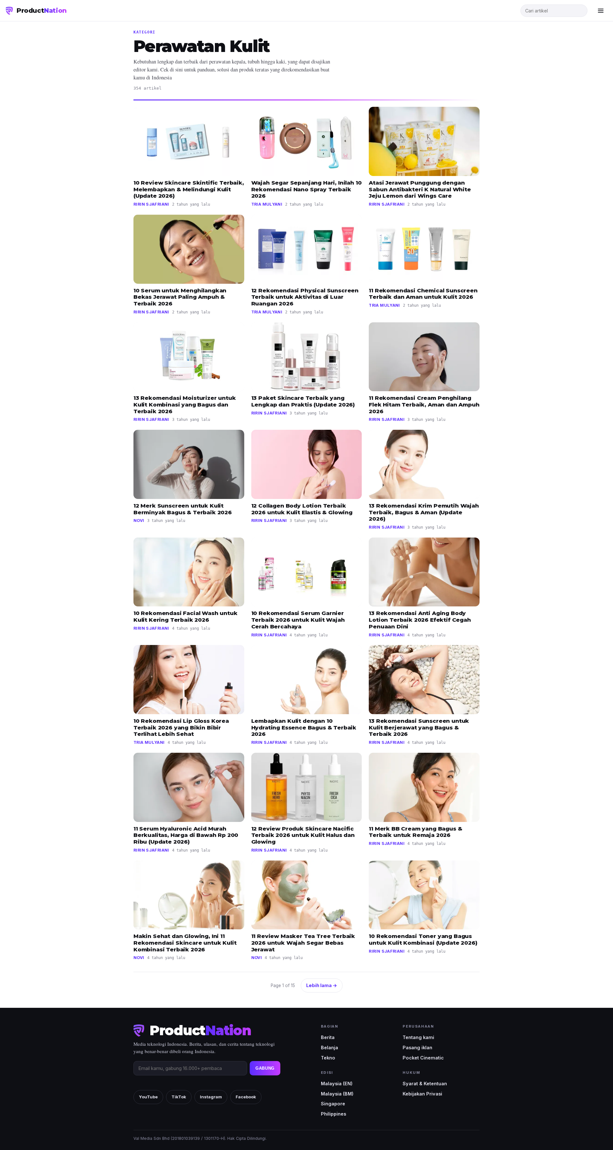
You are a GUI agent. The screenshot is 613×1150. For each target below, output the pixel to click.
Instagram (211, 1096)
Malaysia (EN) (336, 1083)
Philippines (333, 1114)
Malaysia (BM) (337, 1093)
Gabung (265, 1068)
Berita (328, 1037)
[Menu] (600, 10)
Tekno (328, 1057)
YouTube (148, 1096)
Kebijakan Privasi (422, 1093)
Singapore (333, 1103)
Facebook (246, 1096)
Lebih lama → (321, 985)
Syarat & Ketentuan (425, 1083)
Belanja (329, 1047)
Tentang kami (418, 1037)
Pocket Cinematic (423, 1057)
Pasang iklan (417, 1047)
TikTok (178, 1096)
